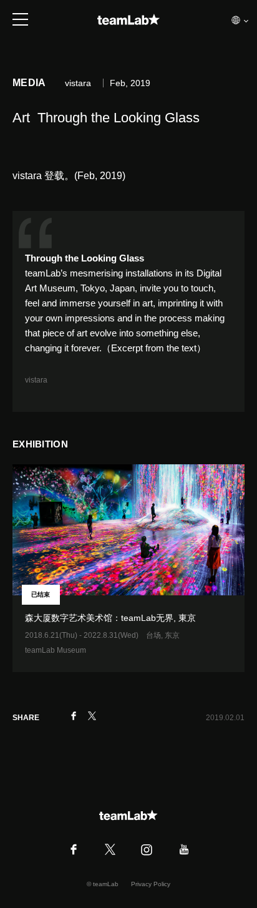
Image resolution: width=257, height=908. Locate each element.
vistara (37, 380)
